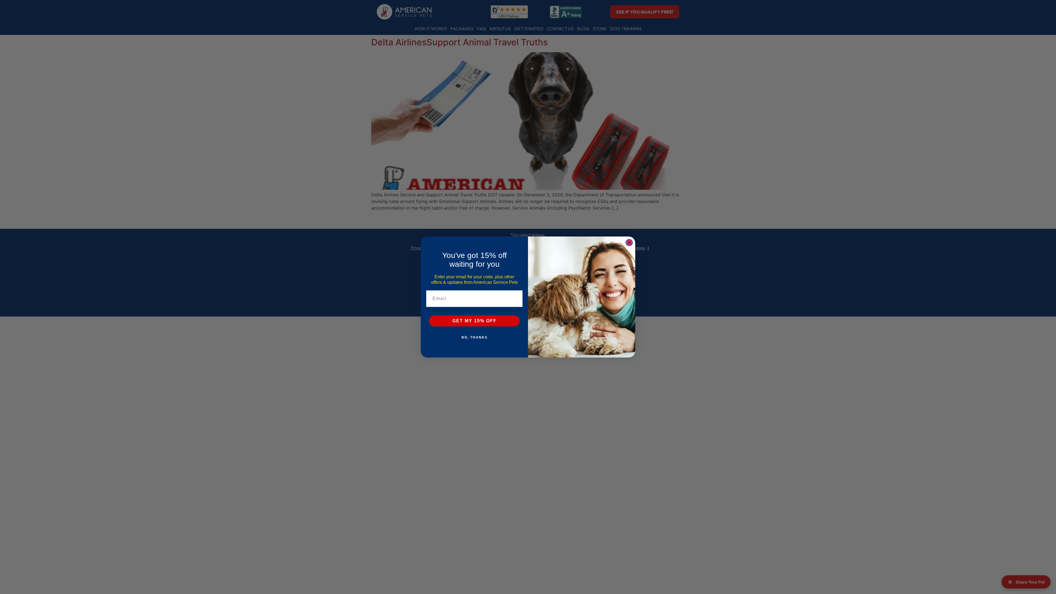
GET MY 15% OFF (474, 320)
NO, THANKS (474, 337)
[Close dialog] (629, 242)
